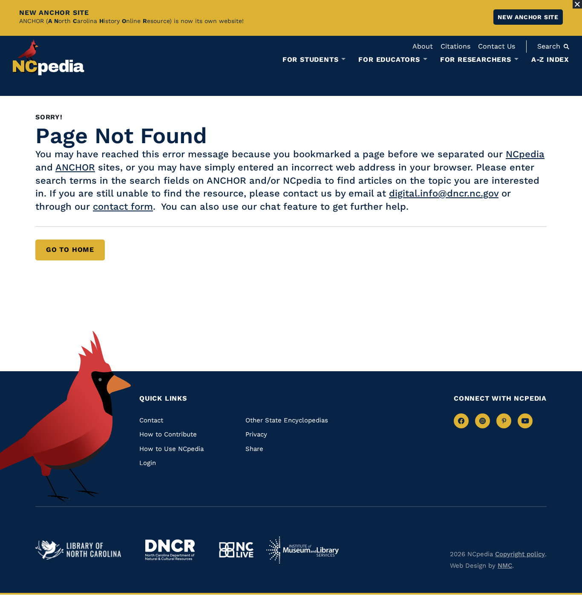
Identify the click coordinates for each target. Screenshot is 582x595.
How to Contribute (168, 434)
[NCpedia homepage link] (48, 57)
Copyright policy (520, 554)
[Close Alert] (577, 4)
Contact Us (496, 46)
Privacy (256, 434)
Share (254, 449)
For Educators (389, 60)
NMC (505, 565)
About (422, 46)
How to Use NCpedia (171, 449)
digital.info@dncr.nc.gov (443, 193)
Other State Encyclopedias (286, 420)
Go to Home (70, 250)
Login (147, 463)
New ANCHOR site (528, 17)
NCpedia (525, 154)
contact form (123, 206)
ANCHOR (75, 167)
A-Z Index (550, 59)
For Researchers (475, 60)
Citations (455, 46)
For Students (310, 60)
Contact (151, 420)
